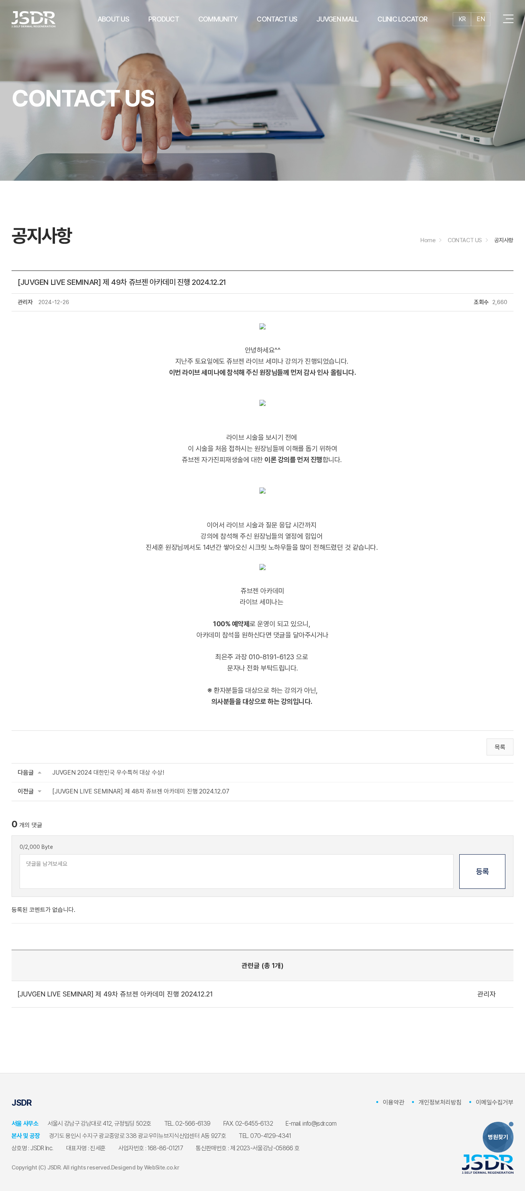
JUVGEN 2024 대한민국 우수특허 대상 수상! (108, 772)
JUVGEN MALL (337, 19)
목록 (500, 747)
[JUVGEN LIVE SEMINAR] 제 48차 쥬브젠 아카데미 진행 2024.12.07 (140, 791)
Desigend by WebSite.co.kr (145, 1167)
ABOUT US (113, 19)
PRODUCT (163, 19)
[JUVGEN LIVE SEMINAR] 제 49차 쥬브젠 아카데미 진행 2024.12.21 (115, 994)
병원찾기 (498, 1137)
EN (481, 19)
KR (462, 19)
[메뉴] (508, 19)
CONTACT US (277, 19)
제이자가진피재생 (33, 19)
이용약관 (393, 1102)
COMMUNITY (218, 19)
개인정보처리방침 (440, 1102)
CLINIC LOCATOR (402, 19)
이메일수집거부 (494, 1102)
